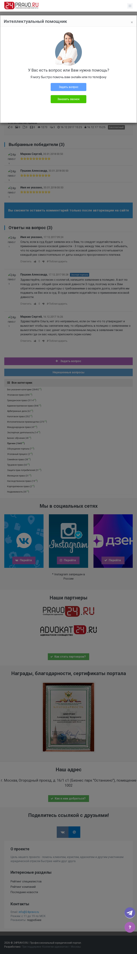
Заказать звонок (68, 99)
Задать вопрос (68, 87)
